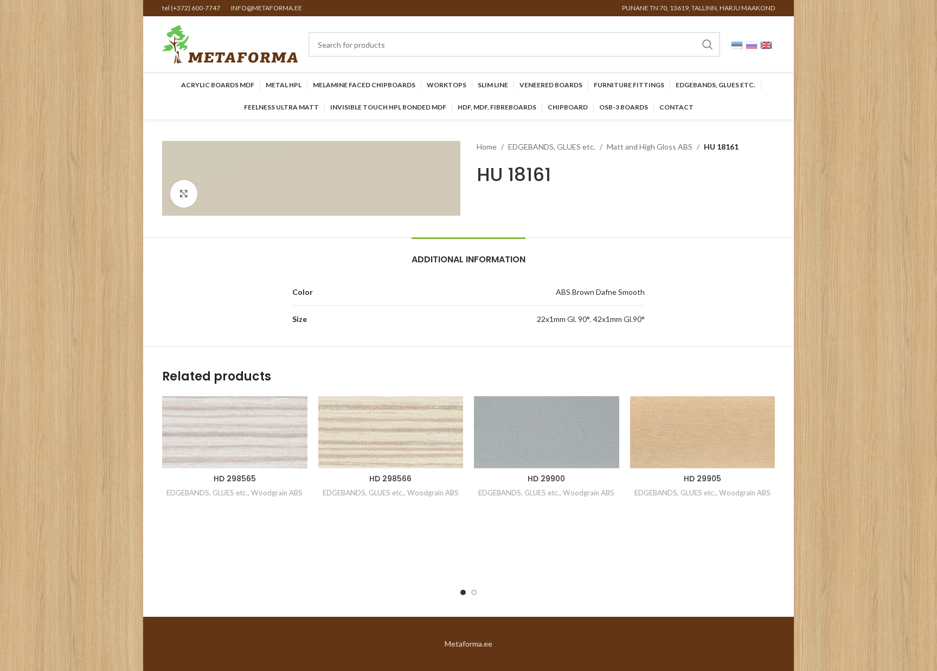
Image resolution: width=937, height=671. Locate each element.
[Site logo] (230, 43)
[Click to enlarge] (183, 193)
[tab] (468, 253)
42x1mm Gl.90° (619, 319)
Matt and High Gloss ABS (649, 146)
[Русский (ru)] (752, 44)
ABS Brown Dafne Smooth (600, 291)
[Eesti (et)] (737, 44)
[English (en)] (766, 44)
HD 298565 (235, 478)
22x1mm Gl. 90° (563, 319)
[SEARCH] (707, 44)
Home (487, 146)
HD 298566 (390, 478)
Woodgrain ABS (277, 492)
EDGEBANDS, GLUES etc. (551, 146)
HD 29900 (546, 478)
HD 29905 (702, 478)
